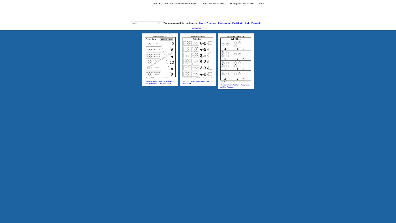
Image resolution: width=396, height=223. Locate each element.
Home (202, 23)
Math (247, 23)
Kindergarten (224, 23)
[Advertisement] (204, 14)
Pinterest (255, 23)
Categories (196, 27)
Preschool (211, 23)
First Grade (237, 23)
